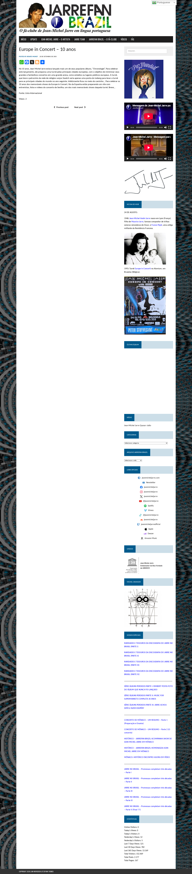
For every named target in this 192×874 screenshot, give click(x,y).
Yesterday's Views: (132, 837)
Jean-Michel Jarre (131, 426)
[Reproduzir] (127, 127)
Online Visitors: (131, 827)
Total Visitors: (130, 854)
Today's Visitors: (131, 834)
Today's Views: (130, 830)
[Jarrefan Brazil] (96, 18)
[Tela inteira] (169, 127)
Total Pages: (129, 861)
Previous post (62, 107)
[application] (148, 116)
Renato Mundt (32, 56)
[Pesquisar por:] (147, 51)
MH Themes (50, 871)
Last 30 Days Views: (132, 847)
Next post (78, 107)
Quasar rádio (145, 426)
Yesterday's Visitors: (133, 841)
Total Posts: (129, 857)
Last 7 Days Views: (132, 844)
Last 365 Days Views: (133, 851)
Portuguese (163, 2)
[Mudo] (165, 127)
